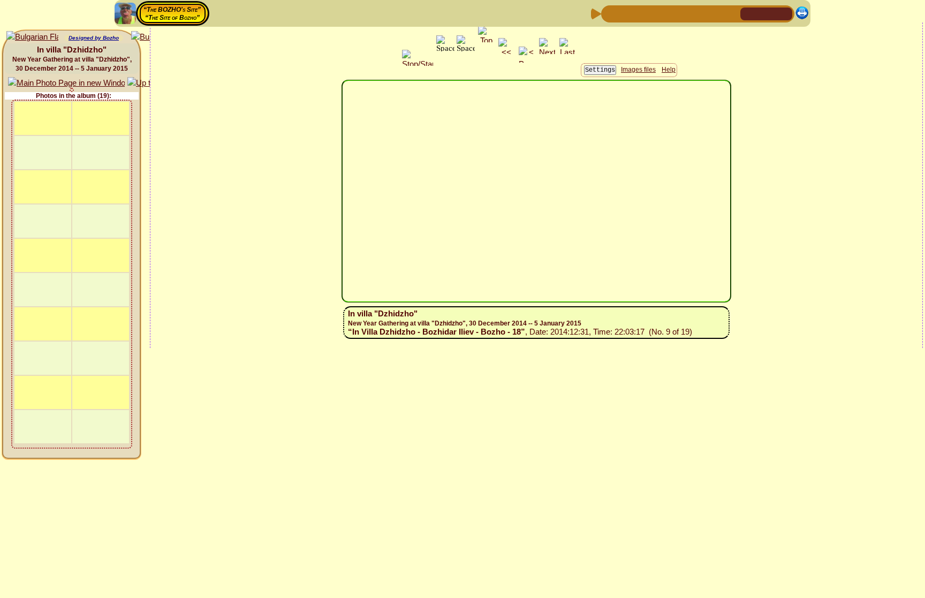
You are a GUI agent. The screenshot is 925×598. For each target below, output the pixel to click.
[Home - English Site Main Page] (766, 13)
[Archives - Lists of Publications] (645, 13)
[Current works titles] (679, 13)
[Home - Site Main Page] (749, 13)
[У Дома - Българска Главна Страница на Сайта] (783, 13)
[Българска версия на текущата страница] (32, 37)
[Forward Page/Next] (627, 13)
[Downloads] (713, 13)
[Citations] (662, 13)
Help (669, 69)
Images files (638, 69)
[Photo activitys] (696, 13)
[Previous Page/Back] (610, 13)
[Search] (730, 13)
